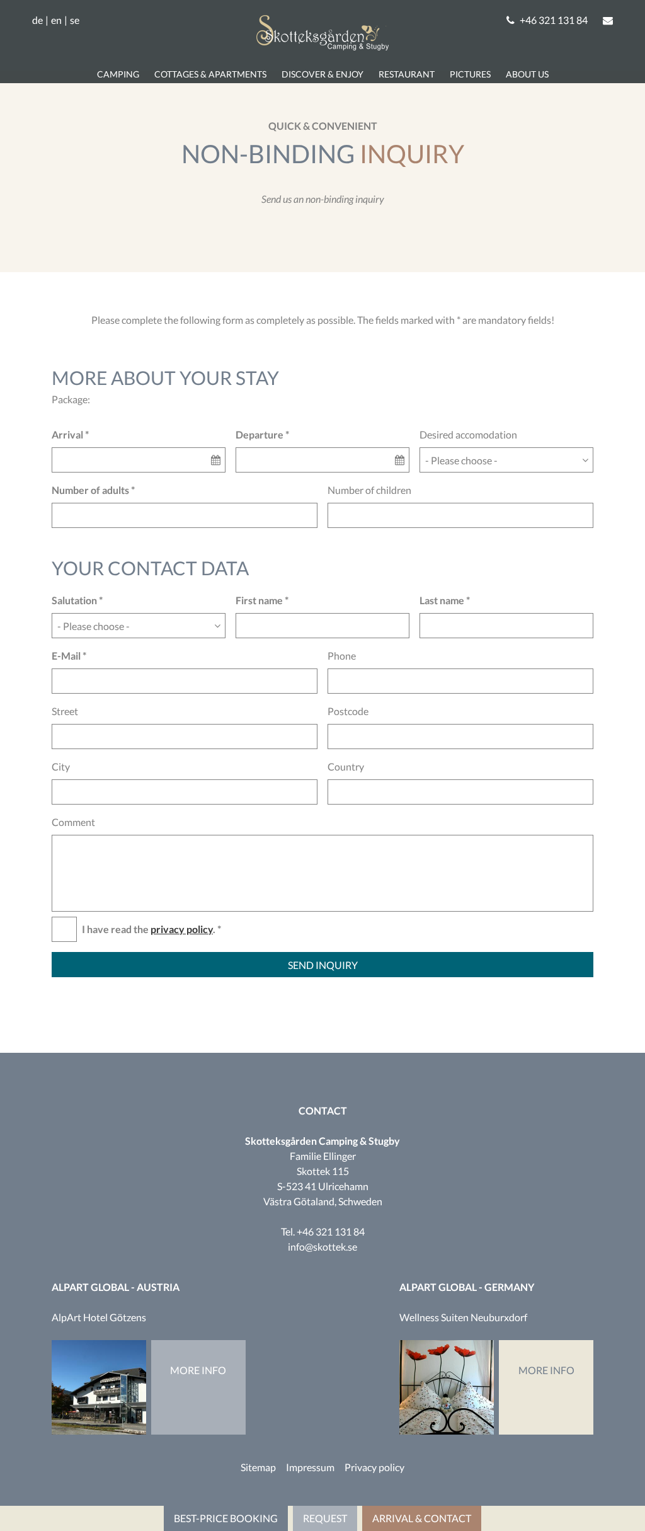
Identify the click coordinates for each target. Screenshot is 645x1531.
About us (527, 74)
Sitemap (258, 1467)
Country (346, 766)
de (37, 20)
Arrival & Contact (421, 1518)
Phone (342, 656)
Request (325, 1518)
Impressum (310, 1467)
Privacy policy (374, 1467)
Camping (118, 74)
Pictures (470, 74)
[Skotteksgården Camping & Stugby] (322, 46)
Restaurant (407, 74)
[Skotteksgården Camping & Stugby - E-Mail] (608, 20)
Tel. (323, 1231)
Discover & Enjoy (322, 74)
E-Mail (66, 656)
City (61, 766)
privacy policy (182, 929)
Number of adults (90, 490)
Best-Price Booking (226, 1518)
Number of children (369, 490)
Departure (259, 434)
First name (259, 600)
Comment (73, 822)
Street (65, 711)
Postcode (348, 711)
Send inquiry (323, 965)
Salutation (74, 600)
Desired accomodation (468, 434)
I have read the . (148, 929)
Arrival (67, 434)
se (74, 20)
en (56, 20)
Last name (442, 600)
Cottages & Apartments (210, 74)
